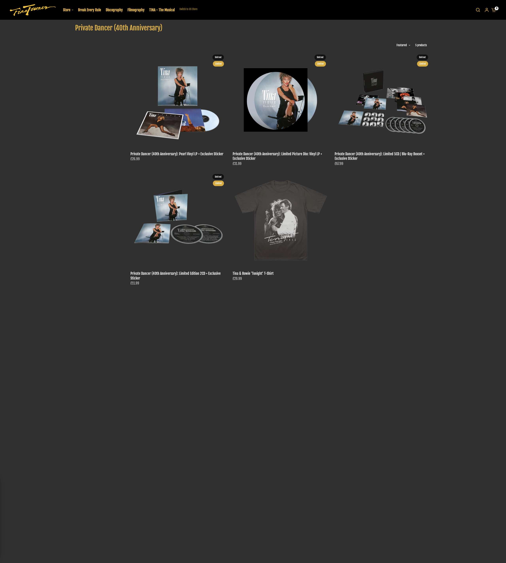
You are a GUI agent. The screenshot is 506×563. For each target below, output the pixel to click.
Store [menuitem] (66, 10)
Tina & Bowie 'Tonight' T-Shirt (253, 273)
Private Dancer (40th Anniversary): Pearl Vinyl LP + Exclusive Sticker (176, 154)
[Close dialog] (58, 474)
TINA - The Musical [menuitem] (162, 10)
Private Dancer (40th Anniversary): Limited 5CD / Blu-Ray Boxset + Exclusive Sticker (380, 156)
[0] (492, 10)
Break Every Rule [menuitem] (89, 10)
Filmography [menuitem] (135, 10)
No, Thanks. (32, 539)
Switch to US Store (188, 9)
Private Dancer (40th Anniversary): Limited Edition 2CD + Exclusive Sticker (175, 275)
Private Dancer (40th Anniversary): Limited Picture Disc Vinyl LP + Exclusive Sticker (277, 156)
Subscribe (32, 532)
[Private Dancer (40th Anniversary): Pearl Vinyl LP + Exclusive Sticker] (178, 100)
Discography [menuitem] (114, 10)
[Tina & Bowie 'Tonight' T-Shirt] (281, 219)
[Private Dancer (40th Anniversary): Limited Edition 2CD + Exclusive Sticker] (178, 219)
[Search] (478, 10)
